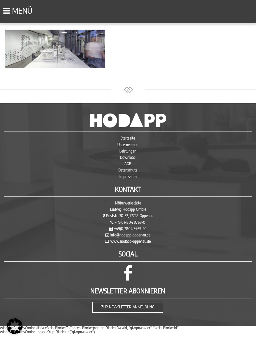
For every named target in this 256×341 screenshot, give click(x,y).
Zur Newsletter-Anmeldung (127, 307)
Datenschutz (127, 170)
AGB (127, 164)
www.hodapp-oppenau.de (130, 241)
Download (128, 158)
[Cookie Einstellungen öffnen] (15, 333)
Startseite (128, 138)
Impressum (128, 177)
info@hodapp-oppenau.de (130, 235)
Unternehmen (127, 145)
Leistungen (127, 151)
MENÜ (21, 11)
